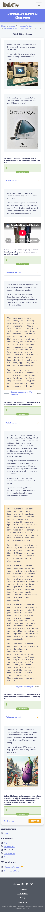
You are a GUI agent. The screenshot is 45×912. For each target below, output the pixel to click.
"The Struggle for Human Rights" (22, 687)
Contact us (22, 889)
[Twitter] (31, 884)
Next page (35, 821)
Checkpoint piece (11, 867)
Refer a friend (22, 893)
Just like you (9, 846)
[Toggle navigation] (39, 5)
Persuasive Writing (24, 26)
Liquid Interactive (35, 906)
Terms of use (22, 902)
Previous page (9, 821)
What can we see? (13, 181)
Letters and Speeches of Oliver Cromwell (22, 393)
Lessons (12, 26)
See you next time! (12, 871)
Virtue (6, 857)
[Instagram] (27, 884)
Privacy (22, 898)
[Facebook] (22, 884)
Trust (6, 833)
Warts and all (9, 853)
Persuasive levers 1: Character (16, 29)
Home (3, 26)
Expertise (8, 843)
